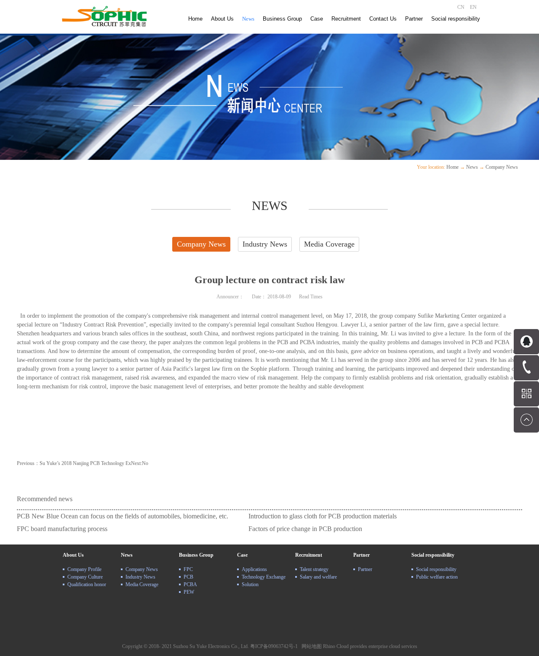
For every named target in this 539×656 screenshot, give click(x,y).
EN (473, 7)
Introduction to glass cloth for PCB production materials (322, 516)
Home (195, 19)
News (472, 167)
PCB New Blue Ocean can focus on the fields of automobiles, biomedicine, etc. (122, 516)
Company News (502, 167)
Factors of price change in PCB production (305, 528)
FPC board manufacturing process (62, 528)
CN (460, 7)
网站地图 (310, 646)
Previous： (74, 463)
